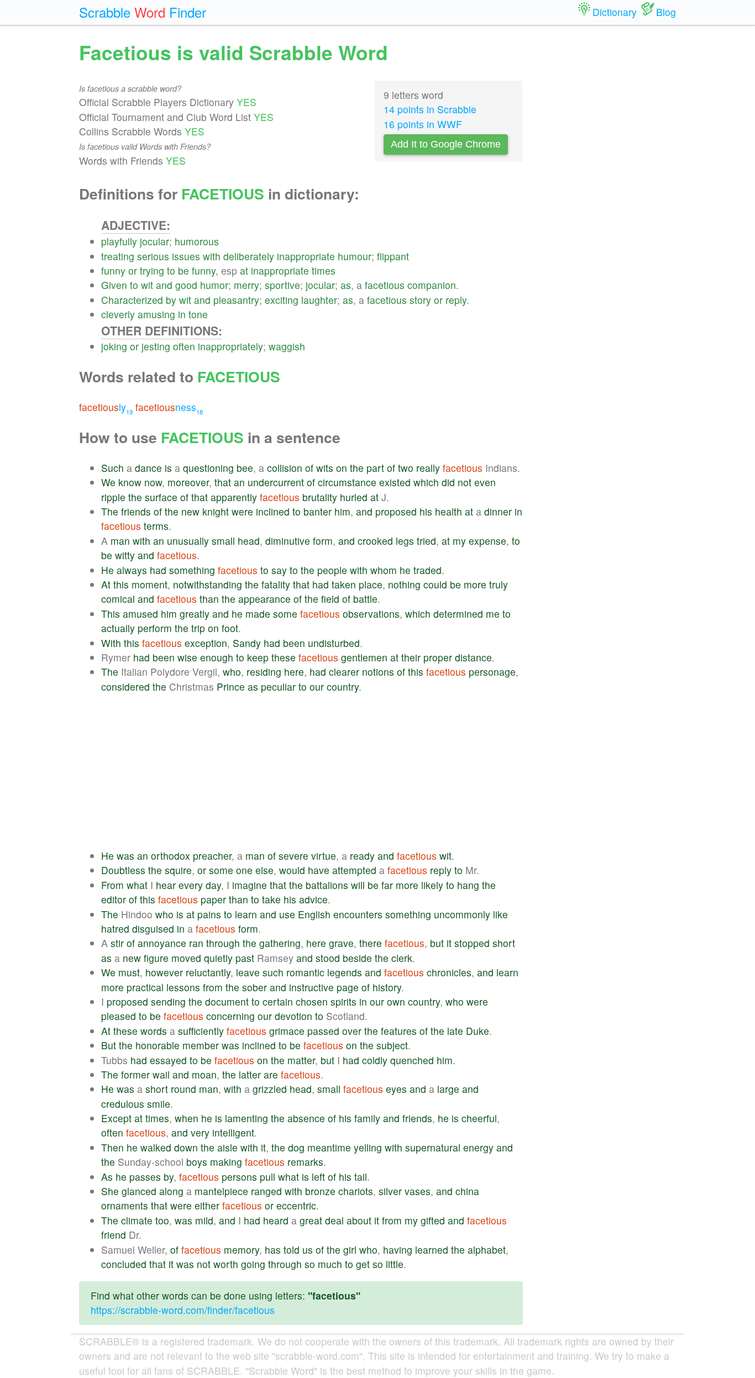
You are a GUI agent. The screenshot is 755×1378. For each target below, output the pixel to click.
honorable (157, 1045)
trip (198, 628)
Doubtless (123, 870)
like (500, 914)
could (435, 584)
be (183, 270)
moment (149, 584)
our (317, 686)
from (213, 987)
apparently (234, 497)
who (232, 672)
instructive (311, 987)
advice (313, 899)
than (209, 599)
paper (213, 899)
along (171, 1191)
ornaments (124, 1205)
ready (362, 855)
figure (156, 958)
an (239, 482)
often (184, 346)
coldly (374, 1060)
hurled (354, 497)
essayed (168, 1060)
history (387, 987)
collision (284, 468)
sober (254, 987)
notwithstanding (207, 584)
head (249, 541)
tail (360, 1177)
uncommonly (462, 914)
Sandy (247, 643)
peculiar (278, 686)
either (207, 1205)
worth (225, 1264)
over (351, 1031)
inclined (273, 511)
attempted (354, 870)
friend (113, 1235)
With (111, 643)
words (153, 1031)
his (426, 511)
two (405, 468)
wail (161, 1074)
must (129, 972)
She (110, 1191)
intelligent (233, 1132)
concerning (230, 1016)
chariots (355, 1191)
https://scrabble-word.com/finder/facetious (183, 1310)
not (464, 482)
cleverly (118, 314)
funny (113, 270)
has (273, 1249)
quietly (218, 958)
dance (148, 468)
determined (458, 613)
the (357, 468)
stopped (472, 943)
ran (196, 943)
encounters (357, 914)
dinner (498, 511)
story (420, 300)
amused (140, 613)
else (264, 870)
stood (328, 958)
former (135, 1074)
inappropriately (230, 346)
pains (209, 914)
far (387, 885)
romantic (305, 972)
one (244, 870)
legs (405, 541)
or (132, 270)
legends (344, 972)
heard (276, 1220)
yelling (368, 1147)
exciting (281, 300)
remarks (305, 1162)
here (294, 672)
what (137, 885)
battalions (327, 885)
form (323, 541)
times (323, 270)
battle (365, 599)
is (168, 468)
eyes (396, 1089)
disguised (153, 928)
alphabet (487, 1249)
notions (378, 672)
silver (390, 1191)
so (310, 1264)
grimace (287, 1031)
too (162, 1220)
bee (245, 468)
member (200, 1045)
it (449, 943)
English (314, 914)
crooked (375, 541)
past (244, 958)
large (448, 1089)
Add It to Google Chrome (446, 144)
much (330, 1264)
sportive (282, 285)
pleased (118, 1016)
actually (118, 628)
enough (216, 657)
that (222, 482)
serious (153, 256)
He (107, 570)
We (108, 482)
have (318, 870)
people (332, 570)
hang (468, 885)
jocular (154, 241)
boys (196, 1162)
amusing (156, 314)
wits (324, 468)
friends (136, 511)
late (455, 1031)
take (271, 899)
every (191, 885)
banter (317, 511)
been (294, 643)
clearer (344, 672)
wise (187, 657)
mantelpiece (221, 1191)
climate (137, 1220)
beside (357, 958)
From (112, 885)
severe (293, 855)
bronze (320, 1191)
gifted (433, 1220)
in (182, 314)
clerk (401, 958)
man (120, 541)
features (399, 1031)
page (348, 987)
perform (155, 628)
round (183, 1089)
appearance (264, 599)
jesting (155, 346)
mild (204, 1220)
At (106, 584)
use (287, 914)
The (109, 511)
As (107, 1177)
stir (117, 943)
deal (334, 1220)
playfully (119, 241)
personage (492, 672)
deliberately (248, 256)
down (186, 1147)
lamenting (246, 1118)
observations (371, 613)
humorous (197, 241)
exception (206, 643)
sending (168, 1001)
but (437, 943)
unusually (188, 541)
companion (431, 285)
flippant (393, 256)
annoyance (162, 943)
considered (125, 686)
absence (306, 1118)
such (273, 972)
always (132, 570)
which (426, 482)
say (279, 570)
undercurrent (276, 482)
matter (301, 1060)
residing (264, 672)
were (242, 511)
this (121, 584)
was (125, 855)
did (448, 482)
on (341, 468)
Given (114, 285)
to (171, 270)
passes (145, 1177)
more (475, 584)
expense (487, 541)
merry (246, 285)
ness (169, 407)
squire (178, 870)
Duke (477, 1031)
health (448, 511)
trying (152, 270)
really (428, 468)
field (330, 599)
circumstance (347, 482)
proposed (396, 511)
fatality (275, 584)
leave (248, 972)
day (213, 885)
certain (278, 1001)
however (164, 972)
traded (427, 570)
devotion (293, 1016)
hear (166, 885)
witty (125, 555)
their (411, 657)
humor (214, 285)
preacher (212, 855)
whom (383, 570)
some (285, 613)
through (223, 943)
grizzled (270, 1089)
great (311, 1220)
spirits (343, 1001)
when (186, 1118)
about (359, 1220)
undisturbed (334, 643)
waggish (287, 346)
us (307, 1249)
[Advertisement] (312, 771)
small (223, 541)
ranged (266, 1191)
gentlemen (364, 657)
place (370, 584)
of (309, 468)
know (129, 482)
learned (431, 1249)
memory (241, 1249)
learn (246, 914)
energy (478, 1147)
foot (230, 628)
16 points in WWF (423, 124)
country (343, 686)
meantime (329, 1147)
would (292, 870)
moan (204, 1074)
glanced (139, 1191)
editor (113, 899)
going (253, 1264)
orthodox (170, 855)
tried (426, 541)
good (186, 285)
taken (344, 584)
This (110, 613)
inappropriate (306, 256)
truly (498, 584)
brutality (319, 497)
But (108, 1045)
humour (354, 256)
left (318, 1177)
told (292, 1249)
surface (161, 497)
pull (267, 1177)
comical (118, 599)
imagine (249, 885)
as (345, 285)
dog (296, 1147)
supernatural (432, 1147)
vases (418, 1191)
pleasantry (236, 300)
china (467, 1191)
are (271, 1074)
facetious (385, 285)
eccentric (296, 1205)
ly (106, 407)
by (171, 300)
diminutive (287, 541)
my (459, 541)
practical (145, 987)
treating (117, 256)
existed (395, 482)
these (283, 657)
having (397, 1249)
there (370, 943)
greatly (194, 613)
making (226, 1162)
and (164, 285)
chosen (312, 1001)
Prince (231, 686)
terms (156, 526)
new (190, 511)
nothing (404, 584)
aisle (227, 1147)
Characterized (132, 300)
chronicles (449, 972)
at (244, 270)
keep (258, 657)
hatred (115, 928)
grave (341, 943)
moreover (188, 482)
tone (198, 314)
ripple (113, 497)
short (503, 943)
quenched (412, 1060)
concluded (123, 1264)
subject (392, 1045)
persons (239, 1177)
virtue (323, 855)
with (212, 256)
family (367, 1118)
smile (158, 1104)
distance (473, 657)
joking (114, 346)
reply (455, 300)
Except (116, 1118)
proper (437, 657)
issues (186, 256)
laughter (319, 300)
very (200, 1132)
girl (349, 1249)
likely (432, 885)
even (485, 482)
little (394, 1264)
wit (147, 285)
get (363, 1264)
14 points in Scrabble (430, 109)
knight (215, 511)
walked (155, 1147)
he (405, 570)
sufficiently (201, 1031)
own (396, 1001)
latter (250, 1074)
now (153, 482)
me (493, 613)
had (158, 570)
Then (112, 1147)
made (257, 613)
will (358, 885)
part (375, 468)
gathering (280, 943)
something (192, 570)
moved (186, 958)
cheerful (479, 1118)
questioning (208, 468)
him (342, 511)
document (227, 1001)
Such (112, 468)
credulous (122, 1104)
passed (323, 1031)
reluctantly (208, 972)
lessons (183, 987)
